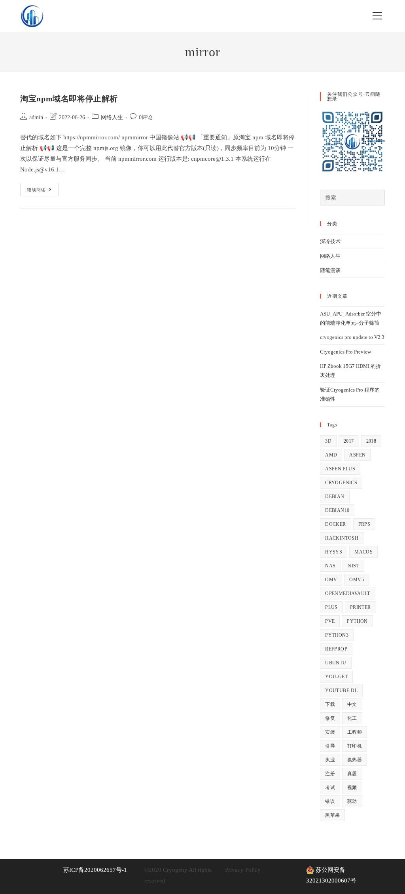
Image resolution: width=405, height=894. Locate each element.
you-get (336, 676)
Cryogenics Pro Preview (345, 352)
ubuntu (335, 663)
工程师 (354, 732)
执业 (330, 760)
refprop (336, 649)
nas (330, 566)
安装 (330, 732)
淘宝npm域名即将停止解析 (69, 98)
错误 (330, 801)
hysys (333, 552)
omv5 (356, 579)
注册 (330, 773)
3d (328, 441)
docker (335, 524)
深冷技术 (330, 241)
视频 (352, 787)
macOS (363, 552)
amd (331, 455)
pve (330, 621)
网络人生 (112, 117)
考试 (330, 787)
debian (334, 496)
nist (353, 566)
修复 (330, 718)
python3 (336, 635)
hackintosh (341, 538)
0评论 (146, 117)
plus (331, 607)
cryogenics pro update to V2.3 (352, 337)
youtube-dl (341, 690)
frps (364, 524)
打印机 (354, 746)
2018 (371, 441)
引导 (330, 746)
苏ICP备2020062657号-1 (95, 870)
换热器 (354, 760)
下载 (330, 704)
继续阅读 (42, 191)
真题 (352, 773)
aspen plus (340, 469)
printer (360, 607)
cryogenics (341, 482)
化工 (352, 718)
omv (331, 579)
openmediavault (347, 593)
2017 (349, 441)
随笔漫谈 (330, 270)
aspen (357, 455)
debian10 (337, 510)
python (357, 621)
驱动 (352, 801)
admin (36, 117)
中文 (352, 704)
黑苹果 (332, 815)
